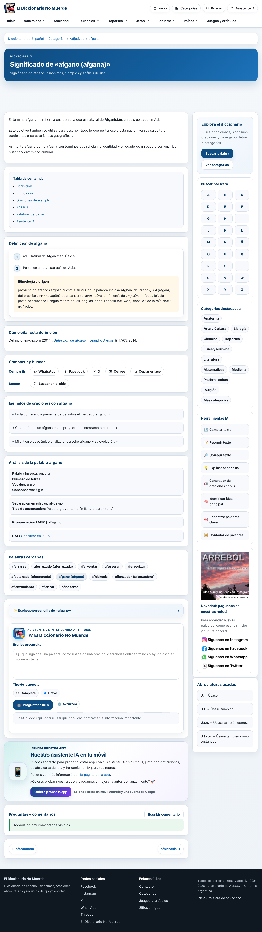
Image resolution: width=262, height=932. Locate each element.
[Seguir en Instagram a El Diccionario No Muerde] (225, 576)
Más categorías (216, 400)
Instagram (88, 893)
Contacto (146, 886)
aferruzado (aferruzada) (53, 566)
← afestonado (23, 849)
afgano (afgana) (71, 577)
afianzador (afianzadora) (135, 577)
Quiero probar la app (50, 792)
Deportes (232, 339)
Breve (52, 693)
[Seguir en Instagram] (225, 640)
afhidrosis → (171, 849)
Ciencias (210, 339)
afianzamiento (22, 587)
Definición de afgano (70, 340)
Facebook (88, 886)
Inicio (11, 21)
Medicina (239, 369)
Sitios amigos (149, 907)
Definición (24, 186)
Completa (28, 693)
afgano (94, 39)
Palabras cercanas (30, 214)
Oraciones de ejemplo (33, 200)
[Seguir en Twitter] (225, 666)
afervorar (112, 566)
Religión (210, 390)
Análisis (22, 207)
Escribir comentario (164, 814)
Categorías (56, 39)
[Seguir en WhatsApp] (225, 657)
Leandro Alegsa (101, 340)
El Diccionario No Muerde (100, 922)
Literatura (211, 359)
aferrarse (19, 566)
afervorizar (136, 566)
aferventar (88, 566)
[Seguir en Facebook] (225, 649)
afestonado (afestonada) (31, 577)
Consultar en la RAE (36, 536)
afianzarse (70, 587)
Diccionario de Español (26, 39)
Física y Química (216, 349)
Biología (240, 329)
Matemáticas (214, 369)
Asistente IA (25, 221)
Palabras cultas (216, 380)
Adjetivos (77, 39)
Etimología (24, 193)
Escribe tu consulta (27, 644)
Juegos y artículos (221, 21)
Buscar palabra (217, 153)
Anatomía (211, 318)
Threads (87, 914)
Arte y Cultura (215, 329)
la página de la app (95, 774)
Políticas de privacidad (224, 898)
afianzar (48, 587)
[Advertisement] (131, 95)
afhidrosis (100, 577)
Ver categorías (217, 165)
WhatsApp (89, 907)
